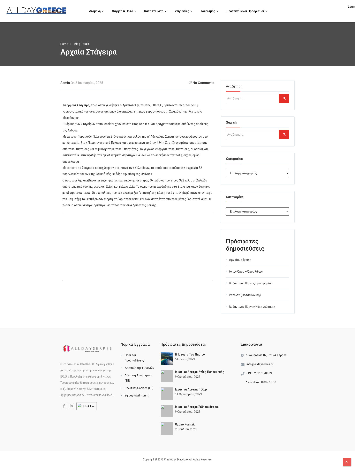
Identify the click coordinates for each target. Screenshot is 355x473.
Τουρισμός (208, 11)
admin (65, 83)
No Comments (203, 83)
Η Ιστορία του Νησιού (190, 354)
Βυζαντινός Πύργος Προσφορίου (250, 283)
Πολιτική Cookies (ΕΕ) (139, 388)
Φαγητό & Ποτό (123, 11)
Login (351, 6)
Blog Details (82, 43)
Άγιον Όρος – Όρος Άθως (246, 271)
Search (231, 122)
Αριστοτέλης (131, 105)
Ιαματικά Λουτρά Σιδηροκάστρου (197, 407)
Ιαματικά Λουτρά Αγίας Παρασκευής (199, 372)
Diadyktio (182, 459)
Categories (234, 159)
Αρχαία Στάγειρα (240, 259)
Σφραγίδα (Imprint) (137, 395)
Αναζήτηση (234, 86)
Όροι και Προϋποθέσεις (134, 357)
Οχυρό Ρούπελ (185, 424)
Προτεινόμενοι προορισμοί (245, 11)
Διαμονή (95, 11)
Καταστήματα (154, 11)
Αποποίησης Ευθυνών (139, 368)
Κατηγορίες (235, 197)
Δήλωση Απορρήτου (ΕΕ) (138, 378)
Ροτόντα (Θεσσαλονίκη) (245, 295)
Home (64, 43)
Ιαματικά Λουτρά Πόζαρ (191, 389)
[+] (167, 358)
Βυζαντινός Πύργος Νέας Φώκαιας (252, 306)
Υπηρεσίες (182, 11)
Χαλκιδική (175, 111)
